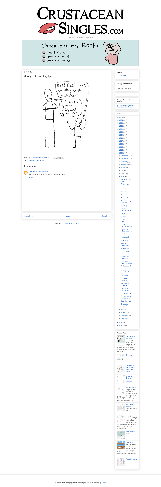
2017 (121, 141)
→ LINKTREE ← (122, 75)
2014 (121, 150)
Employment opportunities (126, 305)
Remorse (124, 195)
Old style (129, 355)
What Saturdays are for (126, 202)
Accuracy (124, 205)
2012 (121, 322)
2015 (121, 147)
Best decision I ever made (126, 267)
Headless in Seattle (125, 284)
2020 (121, 132)
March (123, 312)
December (125, 155)
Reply (31, 177)
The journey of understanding (126, 297)
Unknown (32, 171)
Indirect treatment (125, 244)
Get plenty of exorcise (130, 337)
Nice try (123, 216)
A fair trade (124, 240)
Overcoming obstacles (125, 237)
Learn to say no (126, 189)
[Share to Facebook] (60, 158)
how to (42, 160)
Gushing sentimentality (126, 209)
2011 (121, 325)
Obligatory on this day (125, 257)
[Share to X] (58, 158)
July (122, 170)
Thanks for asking (124, 279)
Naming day (125, 271)
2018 (121, 138)
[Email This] (54, 158)
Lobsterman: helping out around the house (130, 368)
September (125, 164)
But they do (125, 198)
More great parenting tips (126, 262)
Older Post (106, 216)
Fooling (128, 415)
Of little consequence (126, 225)
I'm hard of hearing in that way (126, 231)
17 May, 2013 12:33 (42, 171)
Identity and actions (130, 405)
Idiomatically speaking (125, 289)
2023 (121, 123)
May (123, 176)
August (123, 167)
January (124, 318)
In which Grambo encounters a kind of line (130, 378)
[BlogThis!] (56, 158)
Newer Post (28, 216)
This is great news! (125, 185)
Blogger (104, 482)
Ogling (123, 213)
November (125, 158)
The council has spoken (126, 252)
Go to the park (126, 301)
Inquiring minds (131, 387)
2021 (121, 129)
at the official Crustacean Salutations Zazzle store (125, 106)
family (37, 160)
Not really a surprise (125, 275)
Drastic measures (125, 220)
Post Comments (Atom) (71, 223)
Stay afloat (129, 442)
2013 (121, 153)
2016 (121, 144)
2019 (121, 135)
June (123, 173)
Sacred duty (125, 248)
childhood (32, 160)
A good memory (131, 459)
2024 (121, 120)
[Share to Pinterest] (63, 158)
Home (67, 216)
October (124, 162)
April (123, 309)
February (124, 315)
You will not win (126, 293)
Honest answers (126, 192)
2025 (121, 117)
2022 (121, 126)
